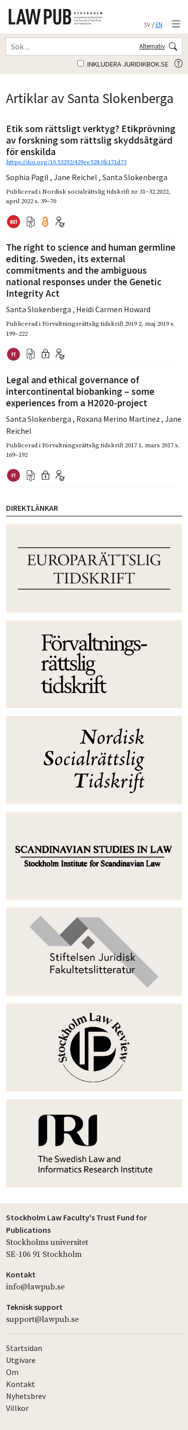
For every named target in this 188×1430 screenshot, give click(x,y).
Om (12, 1372)
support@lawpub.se (42, 1319)
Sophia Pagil (28, 177)
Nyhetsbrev (26, 1396)
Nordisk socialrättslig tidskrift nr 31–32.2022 (105, 192)
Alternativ (152, 46)
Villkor (17, 1408)
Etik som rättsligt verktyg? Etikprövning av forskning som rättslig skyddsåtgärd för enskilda (90, 140)
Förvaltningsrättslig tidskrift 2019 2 (91, 324)
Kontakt (20, 1384)
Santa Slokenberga (134, 177)
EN (158, 25)
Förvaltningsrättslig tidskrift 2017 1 (91, 445)
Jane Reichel (76, 177)
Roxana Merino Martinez (118, 419)
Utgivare (21, 1360)
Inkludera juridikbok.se (127, 64)
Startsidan (24, 1348)
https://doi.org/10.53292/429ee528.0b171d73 (66, 162)
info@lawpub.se (35, 1287)
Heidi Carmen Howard (113, 309)
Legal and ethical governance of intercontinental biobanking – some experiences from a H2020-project (80, 391)
